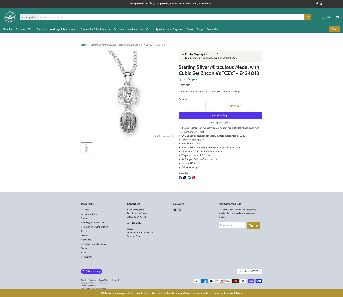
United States (248, 271)
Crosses (118, 29)
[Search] (307, 17)
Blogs (200, 29)
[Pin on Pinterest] (193, 177)
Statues (41, 29)
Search (83, 280)
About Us (92, 280)
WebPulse (102, 288)
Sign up (253, 225)
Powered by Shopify (88, 286)
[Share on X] (184, 177)
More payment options (220, 122)
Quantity (183, 99)
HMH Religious (189, 79)
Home (84, 44)
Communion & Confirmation (95, 29)
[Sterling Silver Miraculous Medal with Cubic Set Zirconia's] (86, 148)
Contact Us (212, 29)
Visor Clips (146, 29)
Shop (334, 29)
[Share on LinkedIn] (189, 177)
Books (190, 29)
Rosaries (7, 29)
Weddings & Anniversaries (63, 29)
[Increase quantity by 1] (202, 106)
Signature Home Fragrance (169, 29)
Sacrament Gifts (24, 29)
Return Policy (104, 280)
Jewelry (131, 29)
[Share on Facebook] (180, 177)
